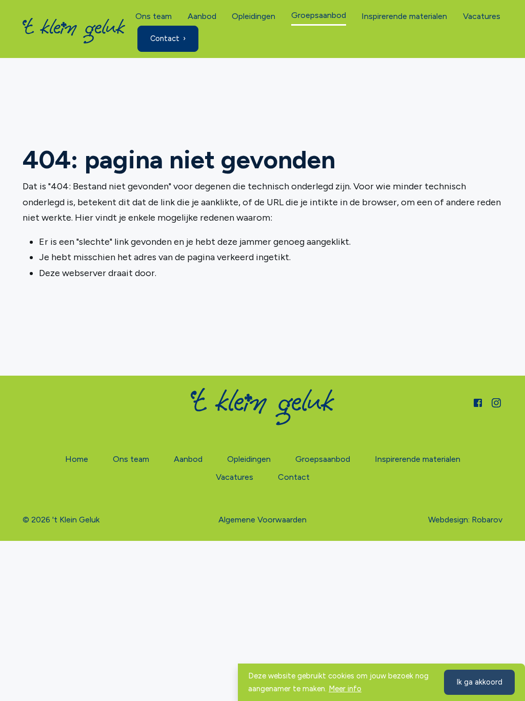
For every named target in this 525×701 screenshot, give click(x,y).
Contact (164, 38)
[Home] (74, 31)
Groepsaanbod (318, 15)
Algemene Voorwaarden (262, 519)
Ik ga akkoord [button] (479, 682)
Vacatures (481, 16)
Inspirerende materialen (404, 16)
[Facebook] (478, 402)
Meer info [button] (345, 688)
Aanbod (202, 16)
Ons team (153, 16)
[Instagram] (496, 402)
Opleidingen (253, 16)
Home (76, 459)
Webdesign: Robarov (465, 519)
